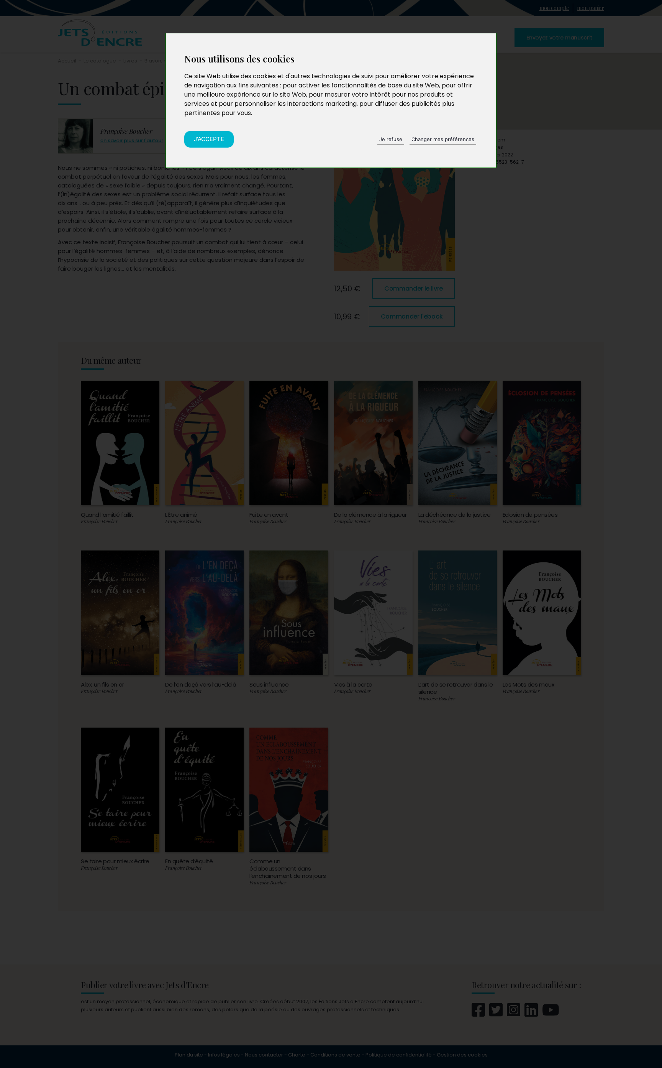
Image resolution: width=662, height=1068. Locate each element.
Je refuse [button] (390, 139)
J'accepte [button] (209, 139)
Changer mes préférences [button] (442, 139)
